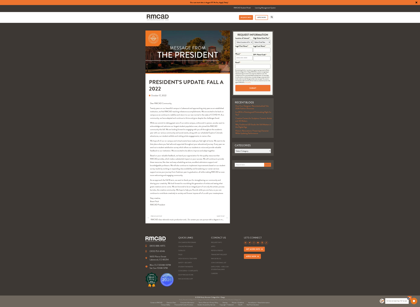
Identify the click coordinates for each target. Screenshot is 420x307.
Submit (252, 88)
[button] (271, 17)
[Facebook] (245, 242)
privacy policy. (248, 82)
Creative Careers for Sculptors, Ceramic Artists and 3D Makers (253, 119)
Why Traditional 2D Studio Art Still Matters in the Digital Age (253, 125)
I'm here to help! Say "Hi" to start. (397, 301)
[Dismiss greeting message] (408, 298)
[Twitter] (249, 242)
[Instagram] (254, 242)
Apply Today (223, 2)
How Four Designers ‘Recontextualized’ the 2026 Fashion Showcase (252, 107)
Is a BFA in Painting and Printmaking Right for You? (253, 113)
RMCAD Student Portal (242, 7)
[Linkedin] (262, 242)
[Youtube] (258, 242)
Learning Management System (265, 7)
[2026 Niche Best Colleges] (152, 280)
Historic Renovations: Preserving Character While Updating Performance (252, 132)
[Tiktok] (266, 242)
